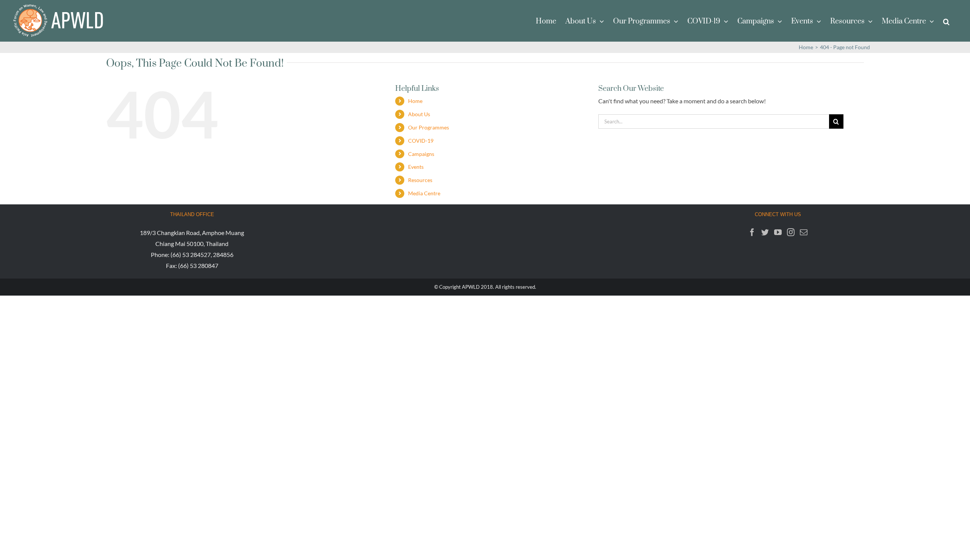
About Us (419, 114)
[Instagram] (791, 232)
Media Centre (424, 193)
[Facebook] (752, 232)
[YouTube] (778, 232)
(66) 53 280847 (198, 265)
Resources (420, 180)
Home (415, 101)
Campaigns (421, 154)
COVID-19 (420, 140)
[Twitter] (765, 232)
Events (416, 167)
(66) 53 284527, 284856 (202, 254)
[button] (946, 21)
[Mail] (803, 232)
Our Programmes (428, 127)
